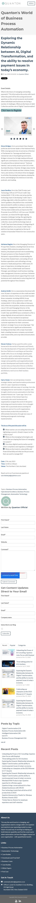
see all (3, 742)
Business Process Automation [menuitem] (12, 847)
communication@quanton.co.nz (14, 882)
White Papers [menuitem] (6, 868)
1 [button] (11, 141)
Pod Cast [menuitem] (5, 871)
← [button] (2, 129)
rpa (4, 736)
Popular (12, 645)
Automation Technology (19, 494)
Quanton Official (23, 74)
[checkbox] (18, 629)
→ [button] (34, 129)
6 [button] (27, 141)
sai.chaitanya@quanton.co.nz (11, 475)
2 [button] (15, 141)
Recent (4, 645)
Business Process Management (14, 738)
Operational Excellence (9, 492)
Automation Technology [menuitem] (10, 851)
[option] (18, 126)
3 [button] (17, 141)
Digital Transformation (11, 728)
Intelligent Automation (11, 733)
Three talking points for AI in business (15, 759)
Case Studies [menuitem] (6, 854)
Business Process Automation (16, 489)
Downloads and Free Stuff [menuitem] (11, 858)
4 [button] (21, 141)
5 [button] (23, 141)
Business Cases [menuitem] (7, 861)
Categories (22, 645)
